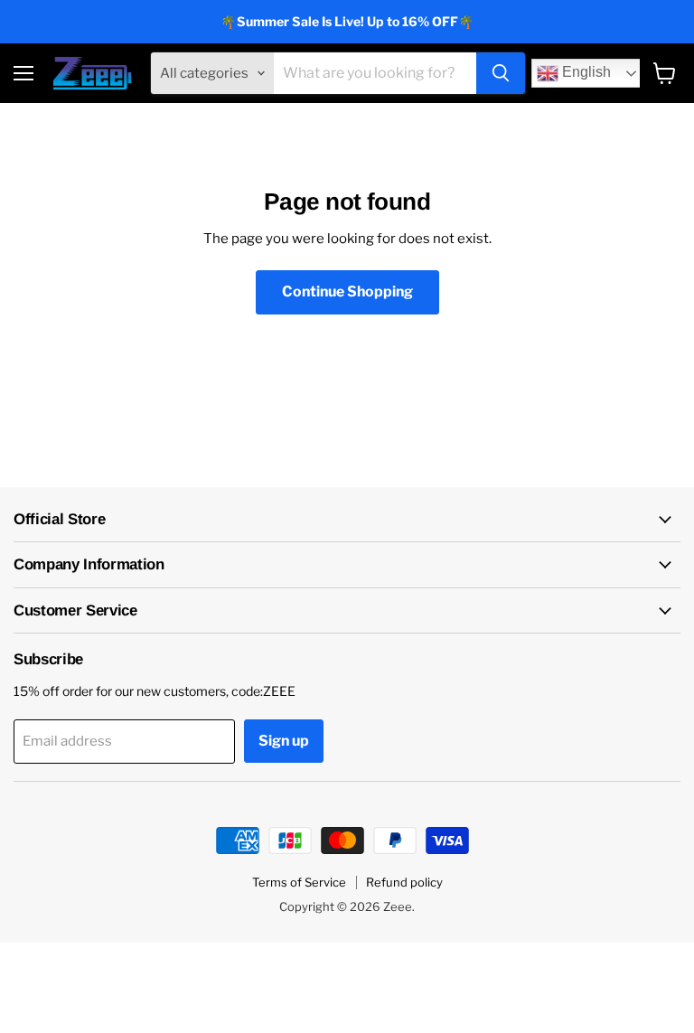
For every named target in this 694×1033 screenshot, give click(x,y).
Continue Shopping (347, 291)
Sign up (283, 740)
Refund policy (404, 882)
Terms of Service (299, 882)
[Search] (500, 73)
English (584, 72)
